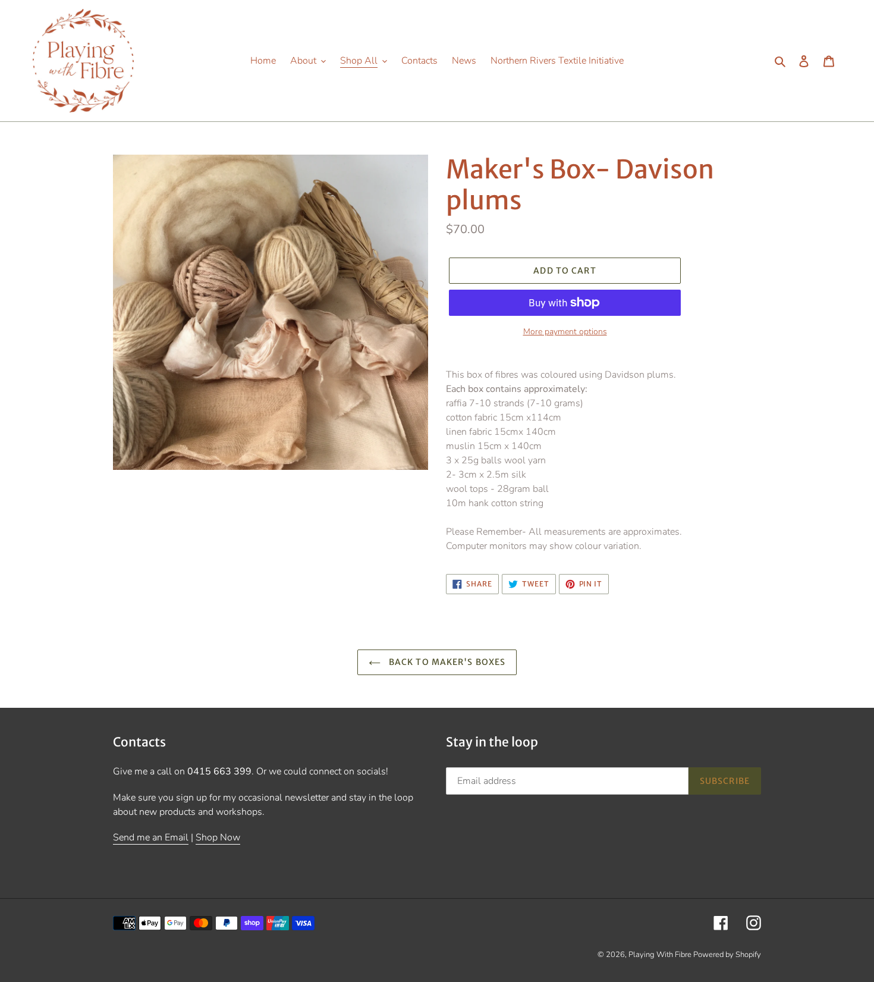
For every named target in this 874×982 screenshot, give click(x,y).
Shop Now (218, 837)
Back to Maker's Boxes (446, 662)
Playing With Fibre (660, 954)
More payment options (565, 331)
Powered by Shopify (727, 954)
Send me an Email (150, 837)
